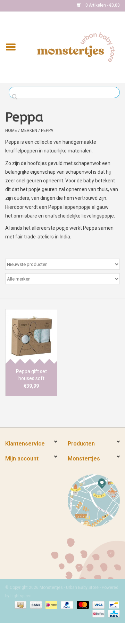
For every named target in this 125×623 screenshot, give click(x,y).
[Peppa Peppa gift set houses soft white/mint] (31, 336)
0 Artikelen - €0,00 (102, 5)
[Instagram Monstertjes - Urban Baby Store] (35, 5)
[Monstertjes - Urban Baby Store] (76, 46)
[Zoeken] (16, 97)
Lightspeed (21, 595)
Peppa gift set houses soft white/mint (31, 375)
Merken (29, 130)
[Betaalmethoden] (19, 604)
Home (11, 130)
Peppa (47, 130)
